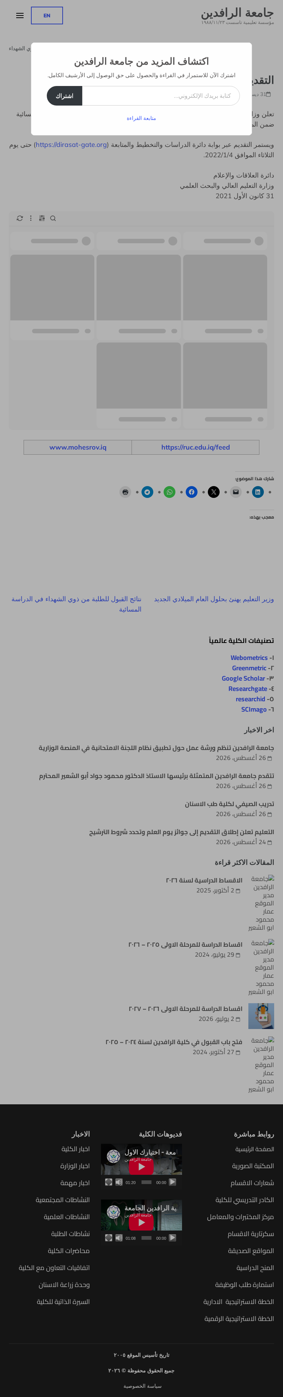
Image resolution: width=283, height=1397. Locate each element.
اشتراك (64, 95)
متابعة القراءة (141, 118)
